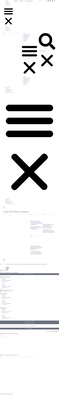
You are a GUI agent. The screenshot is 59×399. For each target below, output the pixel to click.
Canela (7, 88)
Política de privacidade (6, 280)
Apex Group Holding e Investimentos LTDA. (9, 355)
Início (7, 1)
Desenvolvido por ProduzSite (6, 394)
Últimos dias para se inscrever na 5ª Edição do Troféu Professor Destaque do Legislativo (36, 222)
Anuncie (7, 3)
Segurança (25, 39)
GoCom (3, 278)
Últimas (25, 33)
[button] (8, 16)
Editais (25, 40)
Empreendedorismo (27, 34)
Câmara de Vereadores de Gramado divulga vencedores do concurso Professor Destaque (48, 226)
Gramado (8, 87)
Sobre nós (8, 2)
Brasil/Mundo (26, 37)
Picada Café (8, 90)
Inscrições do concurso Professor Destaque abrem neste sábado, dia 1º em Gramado (36, 247)
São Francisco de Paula (10, 92)
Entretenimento (26, 36)
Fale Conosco (8, 4)
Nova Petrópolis (9, 89)
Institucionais (26, 38)
